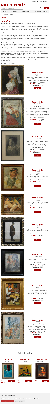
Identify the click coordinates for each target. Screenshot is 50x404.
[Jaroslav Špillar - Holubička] (12, 80)
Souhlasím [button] (4, 401)
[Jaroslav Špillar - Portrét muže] (12, 262)
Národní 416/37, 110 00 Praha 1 (42, 11)
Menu (46, 8)
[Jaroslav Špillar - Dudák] (12, 294)
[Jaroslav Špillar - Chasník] (12, 177)
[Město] (25, 371)
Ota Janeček (42, 360)
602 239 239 (15, 11)
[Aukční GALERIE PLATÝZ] (13, 5)
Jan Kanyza (7, 360)
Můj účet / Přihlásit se (42, 1)
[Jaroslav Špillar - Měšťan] (12, 231)
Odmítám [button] (11, 401)
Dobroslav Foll (25, 360)
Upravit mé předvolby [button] (19, 401)
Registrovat (33, 1)
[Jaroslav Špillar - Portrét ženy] (12, 145)
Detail (37, 88)
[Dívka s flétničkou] (42, 371)
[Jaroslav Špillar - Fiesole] (12, 328)
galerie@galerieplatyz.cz (26, 11)
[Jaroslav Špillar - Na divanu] (12, 204)
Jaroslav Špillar (10, 14)
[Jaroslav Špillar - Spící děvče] (12, 112)
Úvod (2, 14)
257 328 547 (5, 11)
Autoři (5, 14)
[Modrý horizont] (8, 371)
